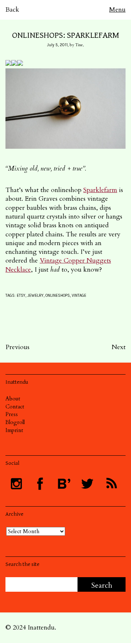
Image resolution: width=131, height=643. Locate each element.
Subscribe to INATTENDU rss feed (111, 484)
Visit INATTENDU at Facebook (40, 484)
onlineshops (57, 295)
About (12, 398)
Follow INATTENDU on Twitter (87, 484)
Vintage (79, 295)
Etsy (21, 295)
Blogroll (15, 422)
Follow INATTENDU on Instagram (16, 484)
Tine (79, 45)
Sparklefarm (100, 190)
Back (12, 9)
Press (11, 414)
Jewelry (35, 295)
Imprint (14, 430)
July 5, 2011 (57, 45)
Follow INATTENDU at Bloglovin (64, 484)
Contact (14, 406)
